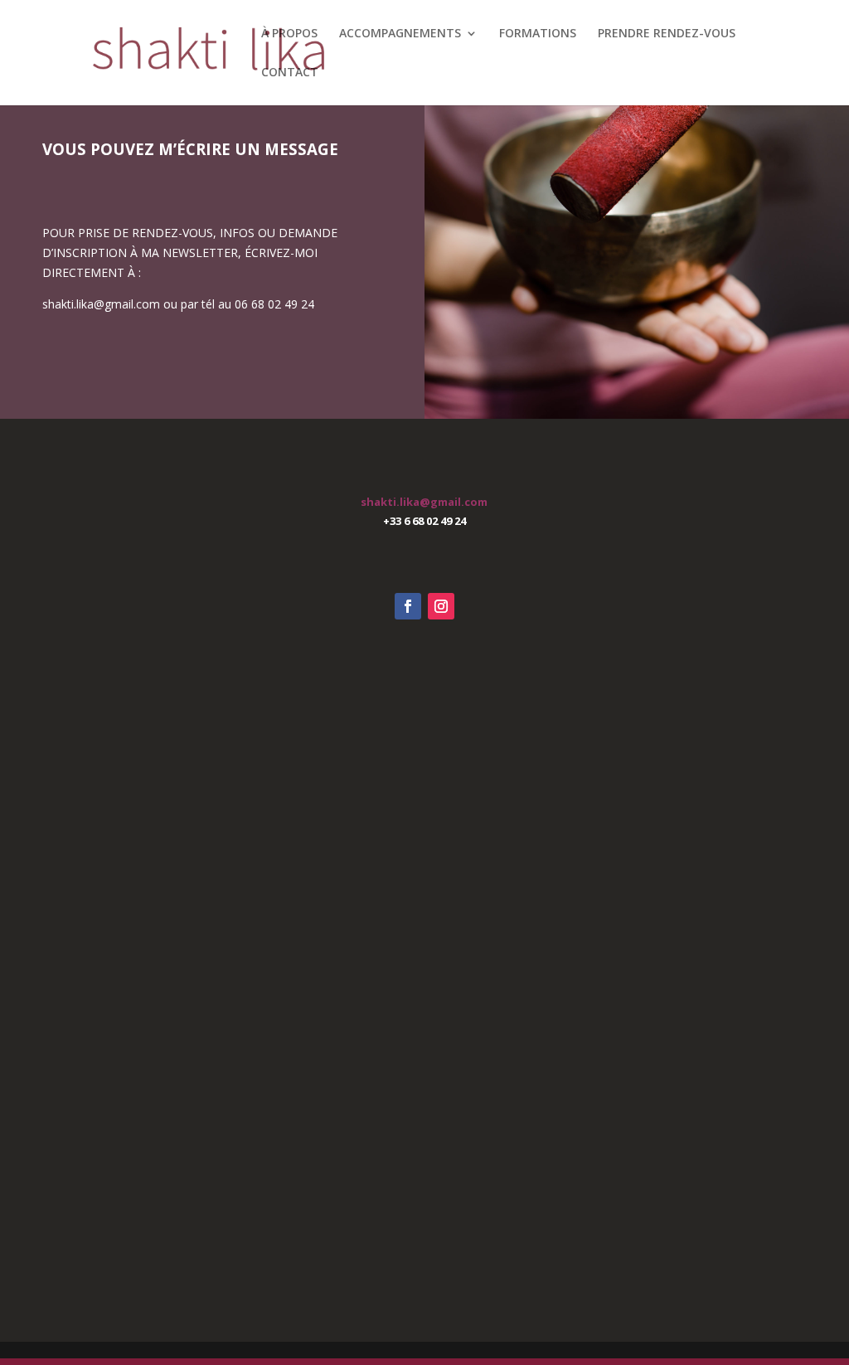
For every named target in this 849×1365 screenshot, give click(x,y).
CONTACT (289, 73)
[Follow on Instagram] (441, 606)
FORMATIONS (537, 34)
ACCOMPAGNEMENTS (400, 34)
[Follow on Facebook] (408, 606)
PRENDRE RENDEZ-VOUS (666, 34)
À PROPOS (289, 34)
